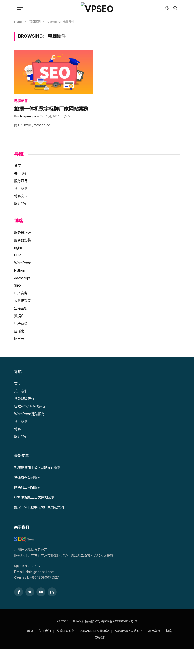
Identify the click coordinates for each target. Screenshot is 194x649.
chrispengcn (27, 116)
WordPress (22, 263)
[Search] (174, 7)
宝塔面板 (20, 308)
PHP (17, 255)
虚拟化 (19, 331)
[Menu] (20, 7)
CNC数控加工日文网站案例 (34, 497)
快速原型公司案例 (27, 477)
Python (19, 270)
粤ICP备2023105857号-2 (119, 621)
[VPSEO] (97, 7)
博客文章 (20, 196)
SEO (17, 285)
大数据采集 (22, 301)
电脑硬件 (21, 100)
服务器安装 (22, 240)
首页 (17, 166)
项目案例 (20, 188)
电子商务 (20, 293)
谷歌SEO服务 (24, 399)
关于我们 (20, 173)
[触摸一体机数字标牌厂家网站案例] (53, 72)
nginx (18, 248)
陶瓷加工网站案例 (27, 487)
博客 (17, 429)
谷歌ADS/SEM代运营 (29, 406)
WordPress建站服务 (29, 414)
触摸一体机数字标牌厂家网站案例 (51, 108)
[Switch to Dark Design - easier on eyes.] (167, 8)
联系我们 (20, 203)
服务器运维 (22, 232)
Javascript (22, 278)
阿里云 (19, 338)
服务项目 (20, 181)
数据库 (19, 316)
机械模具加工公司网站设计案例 (37, 467)
